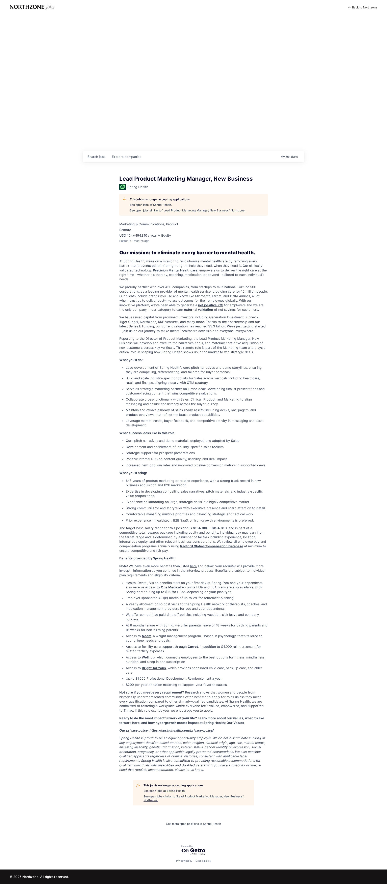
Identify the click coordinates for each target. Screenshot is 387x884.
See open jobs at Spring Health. (151, 204)
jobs (96, 157)
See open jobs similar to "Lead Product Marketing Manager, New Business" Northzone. (187, 210)
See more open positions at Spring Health (193, 823)
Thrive (128, 710)
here (193, 566)
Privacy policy (184, 860)
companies (126, 157)
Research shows (197, 692)
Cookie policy (203, 860)
